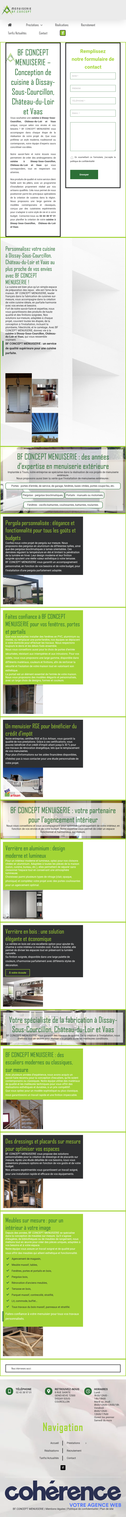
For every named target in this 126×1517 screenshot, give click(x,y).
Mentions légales (55, 1508)
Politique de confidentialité (82, 1508)
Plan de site (106, 1508)
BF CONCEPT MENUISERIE (28, 1508)
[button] (63, 1368)
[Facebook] (63, 1467)
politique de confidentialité (82, 161)
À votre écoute (17, 972)
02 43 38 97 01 (24, 1392)
